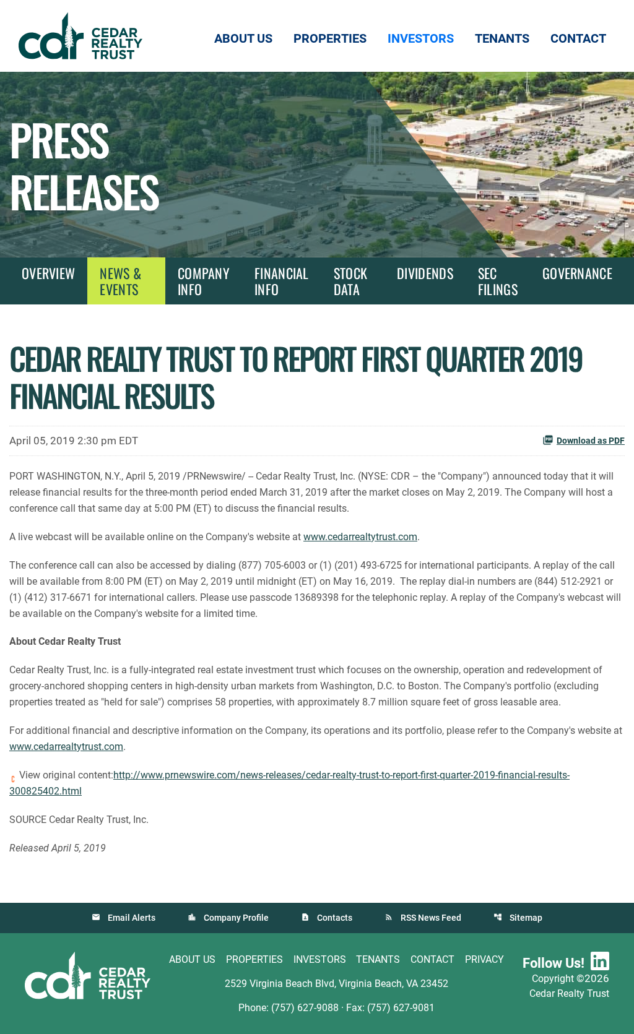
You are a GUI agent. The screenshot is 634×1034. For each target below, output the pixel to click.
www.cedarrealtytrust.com (360, 537)
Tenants (378, 959)
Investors (319, 959)
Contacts (334, 918)
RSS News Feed (431, 918)
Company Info (204, 281)
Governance (577, 273)
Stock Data (351, 281)
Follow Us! (553, 963)
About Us (192, 959)
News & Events (120, 281)
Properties (254, 959)
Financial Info (281, 281)
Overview (48, 273)
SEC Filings (498, 281)
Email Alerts (131, 918)
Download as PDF (591, 441)
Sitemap (526, 918)
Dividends (425, 273)
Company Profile (236, 918)
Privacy (484, 959)
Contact (432, 959)
